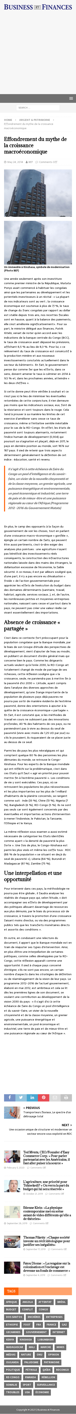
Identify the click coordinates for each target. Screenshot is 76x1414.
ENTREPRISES (54, 1317)
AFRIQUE (11, 1302)
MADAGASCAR (14, 1347)
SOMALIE (11, 1385)
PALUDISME (31, 1362)
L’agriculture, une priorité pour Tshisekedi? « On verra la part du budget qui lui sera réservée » (46, 1185)
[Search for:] (38, 107)
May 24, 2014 (15, 162)
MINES (60, 1347)
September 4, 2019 (35, 1275)
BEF (31, 162)
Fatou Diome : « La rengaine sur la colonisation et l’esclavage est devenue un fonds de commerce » (46, 1267)
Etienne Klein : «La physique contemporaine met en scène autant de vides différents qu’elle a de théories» (47, 1213)
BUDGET (11, 1310)
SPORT (27, 1385)
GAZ (64, 1325)
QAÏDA (46, 1370)
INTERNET (58, 1332)
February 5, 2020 (16, 1167)
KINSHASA (26, 1340)
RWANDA (30, 1377)
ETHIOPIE (12, 1325)
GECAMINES (13, 1332)
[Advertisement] (38, 54)
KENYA (10, 1340)
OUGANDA (12, 1362)
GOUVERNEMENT (36, 1332)
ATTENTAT (45, 1302)
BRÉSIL (61, 1302)
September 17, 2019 (35, 1249)
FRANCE (51, 1325)
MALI (32, 1347)
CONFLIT (27, 1310)
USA (27, 1392)
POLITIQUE (13, 1370)
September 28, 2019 (17, 1223)
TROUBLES (12, 1392)
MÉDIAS (10, 1355)
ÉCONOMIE (42, 1392)
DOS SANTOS (14, 1317)
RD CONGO (12, 1377)
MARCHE (46, 1347)
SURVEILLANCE (46, 1385)
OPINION (53, 1355)
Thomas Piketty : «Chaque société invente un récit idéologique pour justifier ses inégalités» (46, 1241)
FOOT (27, 1325)
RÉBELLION (48, 1377)
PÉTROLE (31, 1370)
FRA (38, 1325)
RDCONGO (62, 1370)
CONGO (43, 1310)
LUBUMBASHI (45, 1340)
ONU (39, 1355)
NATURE (26, 1355)
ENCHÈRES (34, 1317)
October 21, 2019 (34, 1194)
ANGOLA (27, 1302)
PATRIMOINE (51, 1362)
